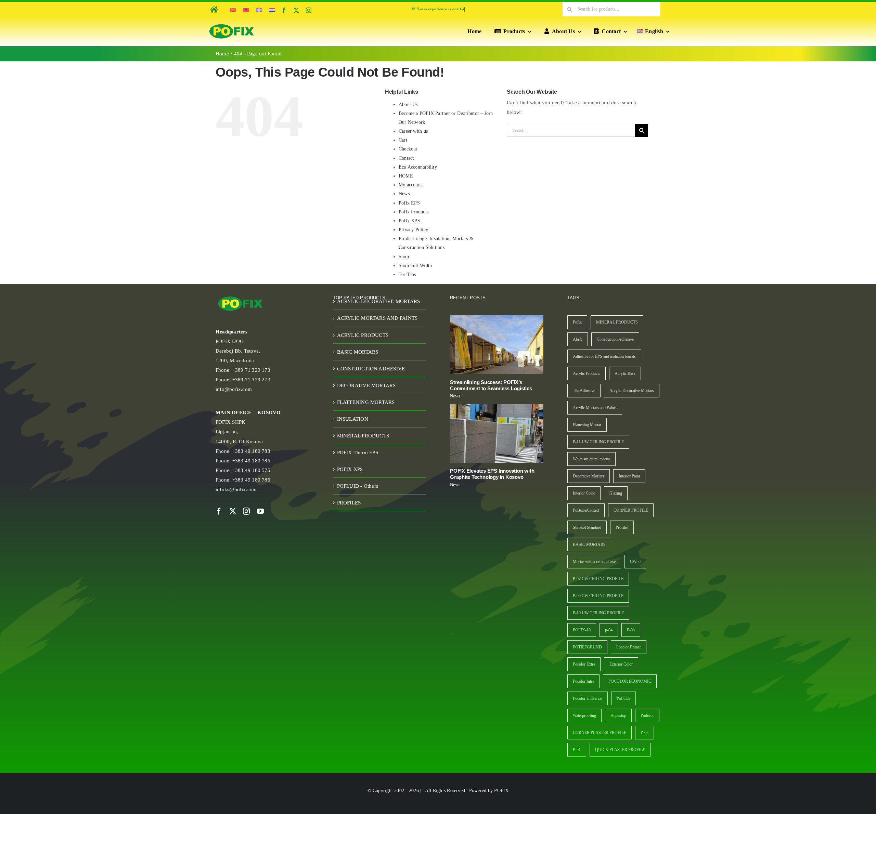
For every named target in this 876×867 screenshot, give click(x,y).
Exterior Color (621, 664)
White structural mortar (591, 459)
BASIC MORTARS (357, 352)
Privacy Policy (413, 229)
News (404, 193)
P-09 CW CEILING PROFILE (598, 595)
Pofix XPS (409, 220)
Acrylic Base (625, 373)
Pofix (577, 322)
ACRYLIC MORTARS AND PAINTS (377, 318)
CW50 (635, 561)
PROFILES (349, 502)
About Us (408, 104)
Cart (403, 140)
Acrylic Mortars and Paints (595, 407)
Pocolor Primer (628, 647)
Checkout (408, 149)
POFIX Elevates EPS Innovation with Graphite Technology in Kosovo (492, 474)
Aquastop (618, 715)
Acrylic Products (586, 373)
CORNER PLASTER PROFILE (599, 732)
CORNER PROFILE (631, 510)
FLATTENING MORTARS (366, 402)
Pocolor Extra (584, 664)
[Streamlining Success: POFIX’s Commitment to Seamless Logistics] (496, 344)
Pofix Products (413, 211)
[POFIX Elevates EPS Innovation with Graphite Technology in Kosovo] (496, 433)
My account (410, 184)
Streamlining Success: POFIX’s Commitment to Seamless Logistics (491, 385)
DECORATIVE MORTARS (366, 385)
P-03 (631, 630)
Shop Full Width (415, 265)
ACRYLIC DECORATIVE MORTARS (378, 301)
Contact (406, 158)
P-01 (577, 749)
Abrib (577, 339)
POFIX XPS (350, 469)
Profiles (622, 527)
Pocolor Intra (583, 681)
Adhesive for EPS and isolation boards (604, 356)
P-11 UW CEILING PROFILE (598, 441)
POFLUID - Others (357, 486)
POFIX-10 (582, 630)
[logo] (232, 24)
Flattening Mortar (587, 424)
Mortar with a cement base (594, 561)
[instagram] (308, 10)
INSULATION (352, 419)
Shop (404, 256)
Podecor (647, 715)
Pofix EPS (409, 203)
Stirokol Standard (587, 527)
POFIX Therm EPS (357, 452)
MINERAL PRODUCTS (363, 435)
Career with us (413, 131)
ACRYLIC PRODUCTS (363, 335)
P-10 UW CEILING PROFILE (598, 612)
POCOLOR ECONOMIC (629, 681)
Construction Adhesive (615, 339)
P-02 (644, 732)
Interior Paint (629, 476)
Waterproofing (584, 715)
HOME (406, 176)
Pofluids (623, 698)
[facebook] (284, 10)
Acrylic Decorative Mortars (631, 390)
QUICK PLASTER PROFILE (620, 749)
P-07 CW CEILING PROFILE (598, 578)
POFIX (501, 790)
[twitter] (296, 10)
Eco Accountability (418, 167)
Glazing (615, 493)
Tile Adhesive (584, 390)
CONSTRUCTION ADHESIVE (371, 368)
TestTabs (407, 274)
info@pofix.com (234, 389)
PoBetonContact (586, 510)
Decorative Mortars (588, 476)
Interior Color (584, 493)
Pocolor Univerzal (587, 698)
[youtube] (260, 511)
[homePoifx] (213, 5)
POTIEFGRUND (587, 647)
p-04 (609, 630)
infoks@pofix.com (236, 489)
